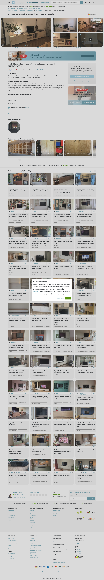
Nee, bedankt (60, 298)
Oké (69, 298)
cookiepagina (36, 291)
